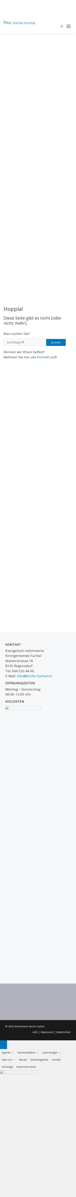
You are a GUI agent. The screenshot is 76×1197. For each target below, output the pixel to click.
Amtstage (7, 1066)
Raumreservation (26, 1066)
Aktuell (23, 1059)
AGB (35, 1032)
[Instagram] (70, 11)
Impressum (46, 1032)
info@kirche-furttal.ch (34, 676)
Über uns (7, 1059)
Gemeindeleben (26, 1052)
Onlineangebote (39, 1059)
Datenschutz (63, 1032)
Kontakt (43, 357)
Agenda (6, 1052)
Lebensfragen (50, 1052)
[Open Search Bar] (62, 26)
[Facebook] (70, 5)
